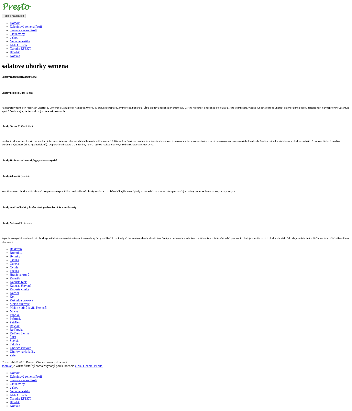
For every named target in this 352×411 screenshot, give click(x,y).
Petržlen (15, 322)
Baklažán (16, 249)
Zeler (13, 355)
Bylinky (15, 256)
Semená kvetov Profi (23, 30)
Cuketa (14, 263)
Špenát (14, 340)
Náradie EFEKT (20, 48)
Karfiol (14, 293)
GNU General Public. (89, 366)
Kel (12, 296)
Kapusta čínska (19, 289)
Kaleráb (15, 278)
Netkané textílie (20, 41)
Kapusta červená (20, 285)
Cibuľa (14, 260)
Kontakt (15, 56)
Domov (15, 23)
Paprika (15, 315)
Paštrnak (15, 318)
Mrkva (14, 311)
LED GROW (18, 45)
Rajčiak (15, 326)
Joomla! (7, 366)
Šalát (13, 337)
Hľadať (15, 52)
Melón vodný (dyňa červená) (28, 307)
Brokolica (16, 252)
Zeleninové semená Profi (26, 26)
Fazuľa (14, 271)
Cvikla (14, 267)
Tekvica (15, 344)
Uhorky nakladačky (22, 351)
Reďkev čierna (19, 333)
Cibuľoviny (17, 34)
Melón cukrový (20, 304)
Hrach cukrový (19, 274)
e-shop (14, 37)
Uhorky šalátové (20, 348)
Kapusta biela (18, 282)
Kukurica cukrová (21, 300)
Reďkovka (16, 329)
